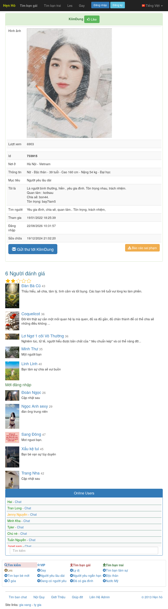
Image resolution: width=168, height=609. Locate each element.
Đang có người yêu (53, 581)
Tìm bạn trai (52, 5)
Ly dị (76, 570)
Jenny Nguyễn (17, 514)
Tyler (11, 527)
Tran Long (15, 508)
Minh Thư (29, 348)
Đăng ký (117, 5)
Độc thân (112, 575)
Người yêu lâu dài (52, 575)
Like (93, 19)
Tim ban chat (18, 597)
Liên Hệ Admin (99, 597)
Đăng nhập (100, 5)
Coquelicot (30, 313)
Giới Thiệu (58, 597)
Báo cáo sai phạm (144, 248)
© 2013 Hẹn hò (152, 597)
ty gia (37, 604)
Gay (82, 5)
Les (69, 5)
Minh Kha (14, 521)
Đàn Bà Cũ (31, 285)
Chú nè (12, 533)
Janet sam (15, 546)
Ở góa (11, 581)
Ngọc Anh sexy (34, 406)
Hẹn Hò (9, 5)
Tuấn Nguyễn (17, 540)
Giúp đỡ (77, 597)
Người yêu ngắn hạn (87, 575)
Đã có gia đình (83, 581)
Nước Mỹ (112, 581)
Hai (10, 501)
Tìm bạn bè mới (18, 575)
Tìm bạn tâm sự (117, 570)
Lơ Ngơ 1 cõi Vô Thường (42, 335)
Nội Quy (39, 597)
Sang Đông (31, 434)
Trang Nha (30, 473)
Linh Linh (29, 363)
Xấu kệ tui (30, 448)
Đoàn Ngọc (31, 392)
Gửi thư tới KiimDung (35, 249)
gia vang (25, 604)
